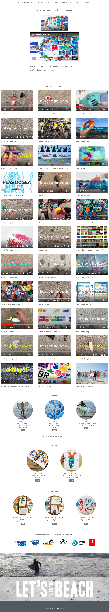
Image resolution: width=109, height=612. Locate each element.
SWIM (86, 422)
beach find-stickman (9, 168)
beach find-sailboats (47, 277)
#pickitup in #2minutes (10, 304)
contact (87, 3)
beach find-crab (82, 141)
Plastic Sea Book (38, 474)
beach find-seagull (84, 332)
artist (78, 3)
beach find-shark (45, 141)
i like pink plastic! (85, 277)
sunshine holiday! (83, 196)
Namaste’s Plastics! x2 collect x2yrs (16, 386)
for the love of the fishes (12, 196)
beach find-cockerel (46, 359)
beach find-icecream (84, 304)
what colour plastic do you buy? (89, 250)
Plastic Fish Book (71, 474)
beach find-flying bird (85, 359)
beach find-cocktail (46, 114)
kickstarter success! (85, 386)
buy (22, 430)
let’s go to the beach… (25, 3)
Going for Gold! (45, 386)
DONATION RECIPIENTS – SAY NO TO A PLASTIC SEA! (54, 535)
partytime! (42, 196)
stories (56, 3)
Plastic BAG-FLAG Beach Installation (53, 168)
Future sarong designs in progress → (54, 436)
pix (71, 3)
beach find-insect (8, 332)
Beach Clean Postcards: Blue (54, 518)
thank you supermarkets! (48, 223)
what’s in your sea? (84, 223)
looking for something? (85, 114)
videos (64, 3)
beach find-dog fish (9, 359)
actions (40, 3)
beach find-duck (44, 304)
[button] (54, 605)
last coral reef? (83, 168)
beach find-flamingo (9, 277)
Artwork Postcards (86, 517)
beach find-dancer (8, 114)
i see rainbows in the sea (49, 332)
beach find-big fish (9, 141)
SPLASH (22, 422)
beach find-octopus (8, 250)
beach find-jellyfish (9, 223)
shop (47, 3)
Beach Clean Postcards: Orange (22, 518)
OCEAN (54, 422)
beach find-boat (44, 250)
